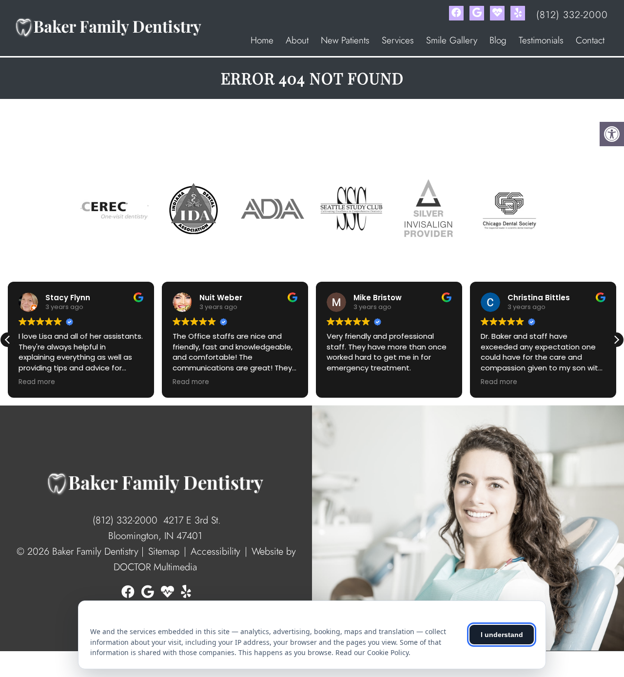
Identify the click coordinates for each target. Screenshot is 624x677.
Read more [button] (37, 382)
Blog (498, 40)
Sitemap (163, 551)
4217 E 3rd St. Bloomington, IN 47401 (164, 528)
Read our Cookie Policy (372, 652)
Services (398, 40)
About (297, 40)
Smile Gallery (451, 40)
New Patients (345, 40)
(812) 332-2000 (572, 15)
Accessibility (215, 551)
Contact (590, 40)
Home (262, 40)
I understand (502, 634)
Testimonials (541, 40)
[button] (616, 339)
